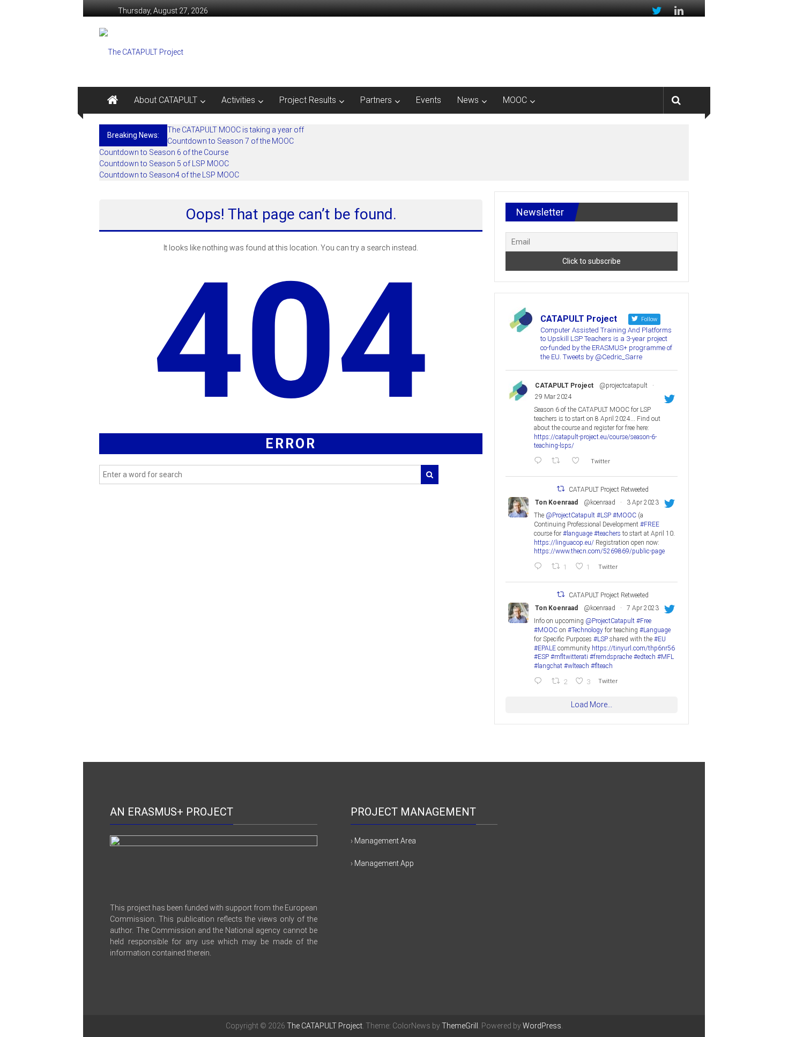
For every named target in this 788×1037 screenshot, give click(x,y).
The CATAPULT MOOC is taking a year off (235, 129)
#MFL (665, 657)
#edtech (645, 657)
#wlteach (576, 666)
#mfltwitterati (569, 657)
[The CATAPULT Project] (112, 100)
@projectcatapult (623, 385)
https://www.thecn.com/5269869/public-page (599, 551)
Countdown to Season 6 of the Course (163, 152)
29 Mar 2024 (553, 397)
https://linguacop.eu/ (564, 542)
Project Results (307, 100)
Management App (384, 863)
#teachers (607, 533)
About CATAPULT (165, 100)
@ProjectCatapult (570, 515)
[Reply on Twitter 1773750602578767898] (540, 461)
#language (577, 533)
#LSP (604, 515)
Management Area (385, 840)
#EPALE (545, 648)
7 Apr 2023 (643, 608)
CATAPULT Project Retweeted (609, 489)
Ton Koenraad (556, 502)
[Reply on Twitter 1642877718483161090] (540, 567)
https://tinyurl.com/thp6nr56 (633, 648)
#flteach (602, 666)
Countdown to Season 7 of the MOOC (230, 141)
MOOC (515, 100)
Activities (238, 100)
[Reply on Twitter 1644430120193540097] (540, 681)
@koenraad (599, 502)
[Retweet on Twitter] (560, 489)
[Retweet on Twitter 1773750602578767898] (558, 461)
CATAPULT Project (564, 385)
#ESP (541, 657)
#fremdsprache (611, 657)
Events (428, 100)
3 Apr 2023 (643, 502)
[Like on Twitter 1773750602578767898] (578, 461)
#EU (660, 639)
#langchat (548, 666)
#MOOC (624, 515)
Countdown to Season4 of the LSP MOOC (169, 175)
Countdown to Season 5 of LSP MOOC (164, 163)
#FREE (649, 524)
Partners (376, 100)
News (468, 100)
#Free (643, 621)
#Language (655, 630)
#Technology (585, 630)
